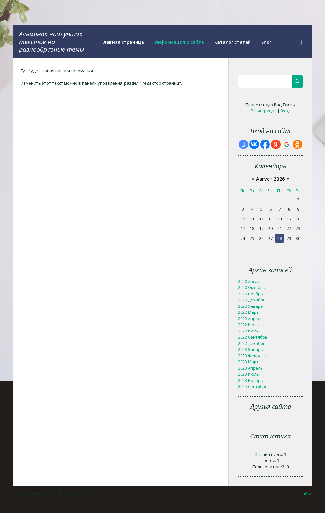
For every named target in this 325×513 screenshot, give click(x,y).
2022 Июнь (248, 324)
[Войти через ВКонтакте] (254, 144)
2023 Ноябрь (250, 380)
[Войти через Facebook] (265, 144)
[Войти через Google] (286, 144)
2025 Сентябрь (253, 386)
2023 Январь (250, 349)
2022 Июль (248, 331)
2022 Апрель (250, 318)
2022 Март (248, 312)
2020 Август (249, 281)
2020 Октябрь (251, 287)
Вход (285, 111)
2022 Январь (250, 306)
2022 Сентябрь (253, 337)
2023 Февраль (252, 355)
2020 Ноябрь (250, 294)
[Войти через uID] (243, 144)
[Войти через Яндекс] (276, 144)
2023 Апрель (250, 368)
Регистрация (263, 111)
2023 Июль (248, 374)
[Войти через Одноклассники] (297, 144)
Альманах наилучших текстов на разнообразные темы (51, 42)
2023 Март (248, 362)
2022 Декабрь (252, 343)
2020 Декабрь (252, 300)
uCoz (307, 494)
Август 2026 (270, 178)
